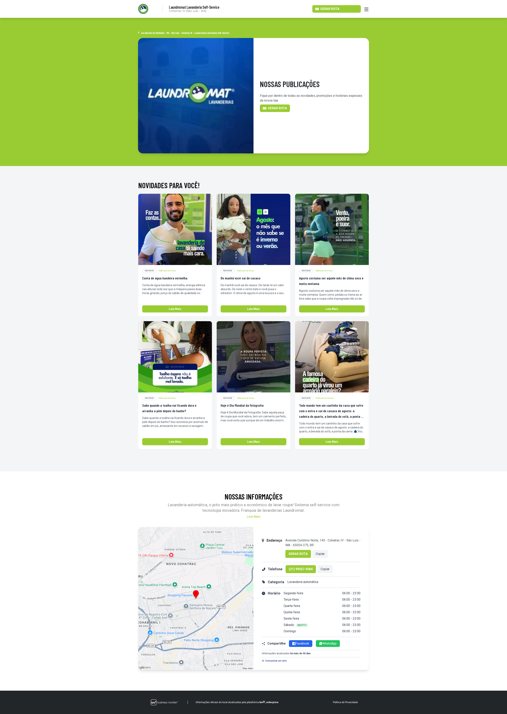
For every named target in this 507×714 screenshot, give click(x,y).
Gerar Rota (298, 554)
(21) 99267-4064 (301, 569)
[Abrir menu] (366, 9)
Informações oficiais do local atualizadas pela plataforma (237, 702)
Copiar (320, 554)
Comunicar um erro (276, 660)
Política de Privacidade (345, 702)
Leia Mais (175, 308)
